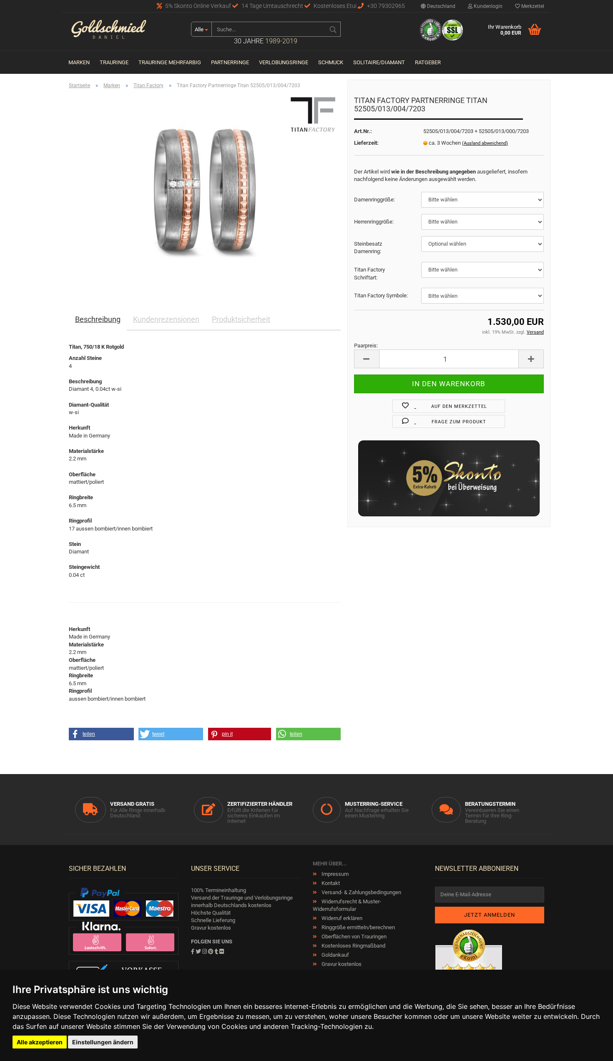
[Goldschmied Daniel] (123, 31)
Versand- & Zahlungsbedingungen (360, 892)
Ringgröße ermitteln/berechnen (357, 927)
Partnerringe (230, 62)
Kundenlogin (487, 6)
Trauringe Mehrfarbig (169, 62)
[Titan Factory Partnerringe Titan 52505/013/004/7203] (205, 189)
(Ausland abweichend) (485, 143)
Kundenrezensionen (166, 319)
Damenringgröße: (374, 199)
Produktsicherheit (241, 319)
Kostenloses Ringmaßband (352, 946)
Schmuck (330, 62)
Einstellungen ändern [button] (102, 1042)
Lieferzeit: (366, 143)
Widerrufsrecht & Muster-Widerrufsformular (347, 905)
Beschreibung (98, 319)
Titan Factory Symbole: (381, 295)
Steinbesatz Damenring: (368, 248)
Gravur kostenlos (341, 964)
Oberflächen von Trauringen (353, 936)
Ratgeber (428, 62)
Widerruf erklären (341, 918)
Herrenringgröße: (374, 222)
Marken (79, 62)
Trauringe (114, 62)
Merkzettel (532, 6)
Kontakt (330, 883)
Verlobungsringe (283, 62)
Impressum (334, 874)
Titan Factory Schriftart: (369, 274)
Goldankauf (334, 955)
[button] (101, 734)
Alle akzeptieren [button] (40, 1042)
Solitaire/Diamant (379, 62)
